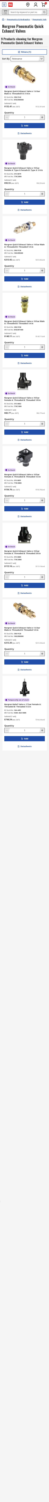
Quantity (9, 112)
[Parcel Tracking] (27, 5)
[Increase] (42, 117)
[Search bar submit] (44, 12)
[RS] (10, 5)
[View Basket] (43, 5)
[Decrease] (7, 117)
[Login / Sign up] (35, 5)
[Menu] (4, 5)
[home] (3, 19)
